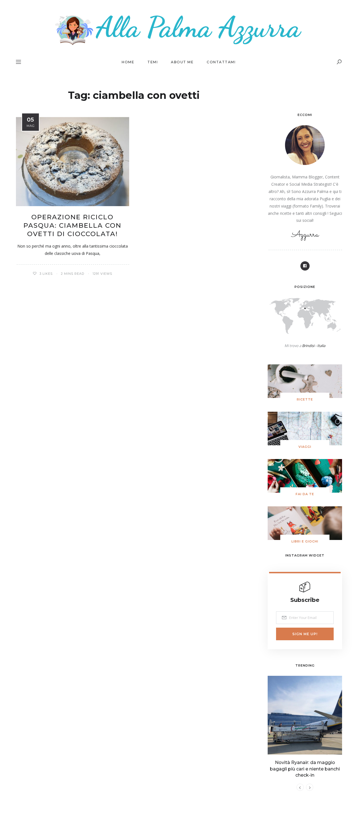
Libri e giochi (304, 541)
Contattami (221, 62)
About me (182, 62)
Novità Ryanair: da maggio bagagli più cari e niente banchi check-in (305, 769)
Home (128, 62)
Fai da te (305, 494)
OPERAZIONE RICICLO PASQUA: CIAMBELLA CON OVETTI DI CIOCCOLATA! (72, 225)
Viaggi (304, 447)
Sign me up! (304, 634)
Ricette (305, 399)
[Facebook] (305, 266)
